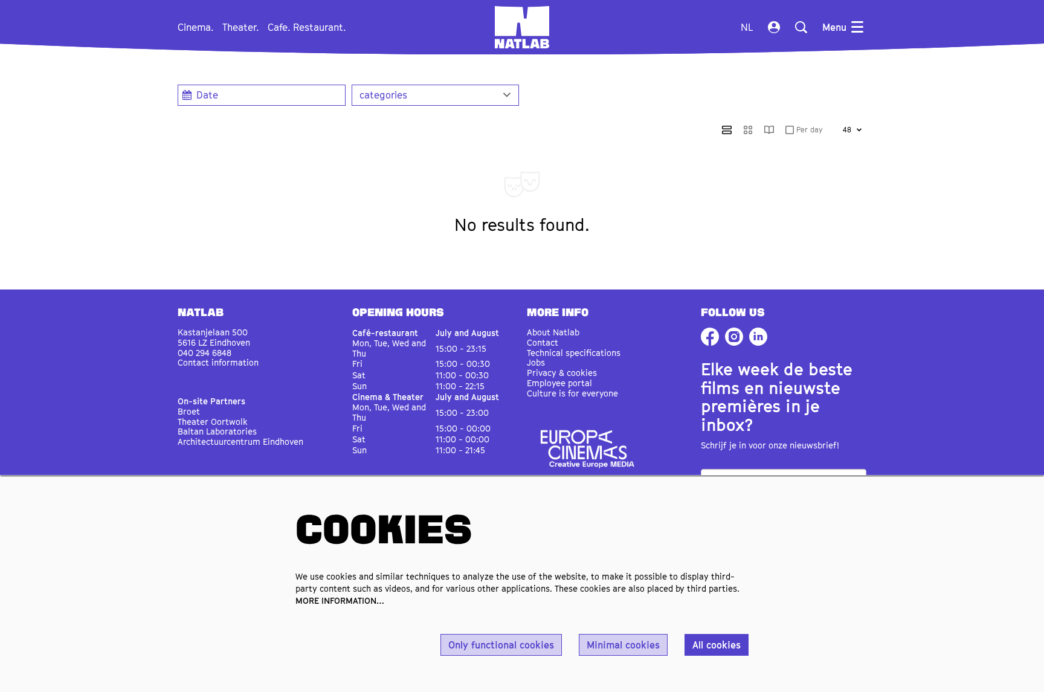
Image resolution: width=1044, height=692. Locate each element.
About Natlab (553, 332)
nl (747, 27)
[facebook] (710, 337)
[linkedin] (758, 337)
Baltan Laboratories (217, 431)
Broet (189, 411)
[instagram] (734, 337)
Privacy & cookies (562, 372)
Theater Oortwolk (213, 421)
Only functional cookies (501, 645)
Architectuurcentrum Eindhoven (240, 441)
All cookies (716, 645)
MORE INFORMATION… (339, 600)
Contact (542, 342)
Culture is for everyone (572, 393)
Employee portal (559, 383)
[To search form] (801, 27)
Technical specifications (573, 353)
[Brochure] (769, 130)
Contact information (218, 362)
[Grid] (748, 130)
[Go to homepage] (522, 27)
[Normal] (727, 130)
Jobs (536, 362)
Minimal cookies (623, 645)
